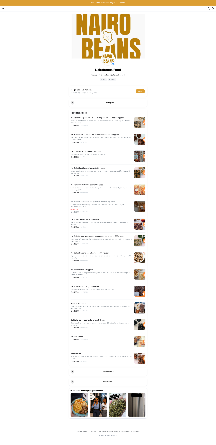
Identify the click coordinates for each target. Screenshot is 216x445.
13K (104, 79)
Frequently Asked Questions (86, 432)
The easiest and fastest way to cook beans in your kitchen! (119, 432)
